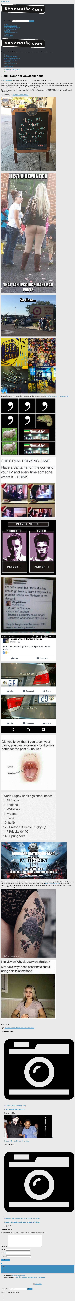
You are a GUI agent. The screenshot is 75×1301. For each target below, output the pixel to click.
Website (3, 1256)
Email (3, 1253)
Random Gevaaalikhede (12, 27)
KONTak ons (8, 36)
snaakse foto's (29, 1028)
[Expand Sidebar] (1, 1263)
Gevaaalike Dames (10, 26)
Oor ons (7, 34)
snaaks (22, 1028)
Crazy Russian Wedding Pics (14, 1109)
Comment (4, 1246)
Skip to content (5, 1)
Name (3, 1249)
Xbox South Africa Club (52, 883)
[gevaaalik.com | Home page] (37, 9)
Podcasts (7, 31)
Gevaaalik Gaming (10, 29)
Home (6, 24)
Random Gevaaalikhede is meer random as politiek (22, 1222)
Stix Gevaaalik (7, 80)
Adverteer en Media (10, 32)
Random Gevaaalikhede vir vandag (16, 1141)
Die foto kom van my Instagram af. (57, 396)
